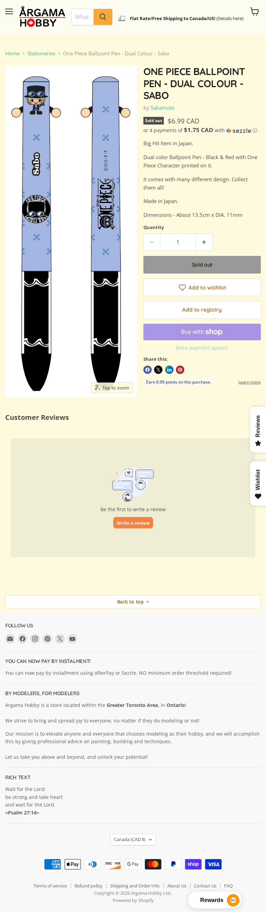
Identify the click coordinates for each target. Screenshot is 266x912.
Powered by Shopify (133, 900)
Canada (129, 839)
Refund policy (88, 886)
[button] (202, 130)
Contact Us (205, 886)
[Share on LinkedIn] (169, 370)
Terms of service (50, 886)
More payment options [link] (202, 348)
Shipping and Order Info (135, 886)
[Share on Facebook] (147, 370)
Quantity (153, 227)
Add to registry (202, 309)
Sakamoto (163, 107)
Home (12, 53)
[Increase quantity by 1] (204, 242)
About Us (176, 886)
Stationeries (41, 53)
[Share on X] (158, 370)
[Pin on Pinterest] (180, 370)
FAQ (228, 886)
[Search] (103, 17)
